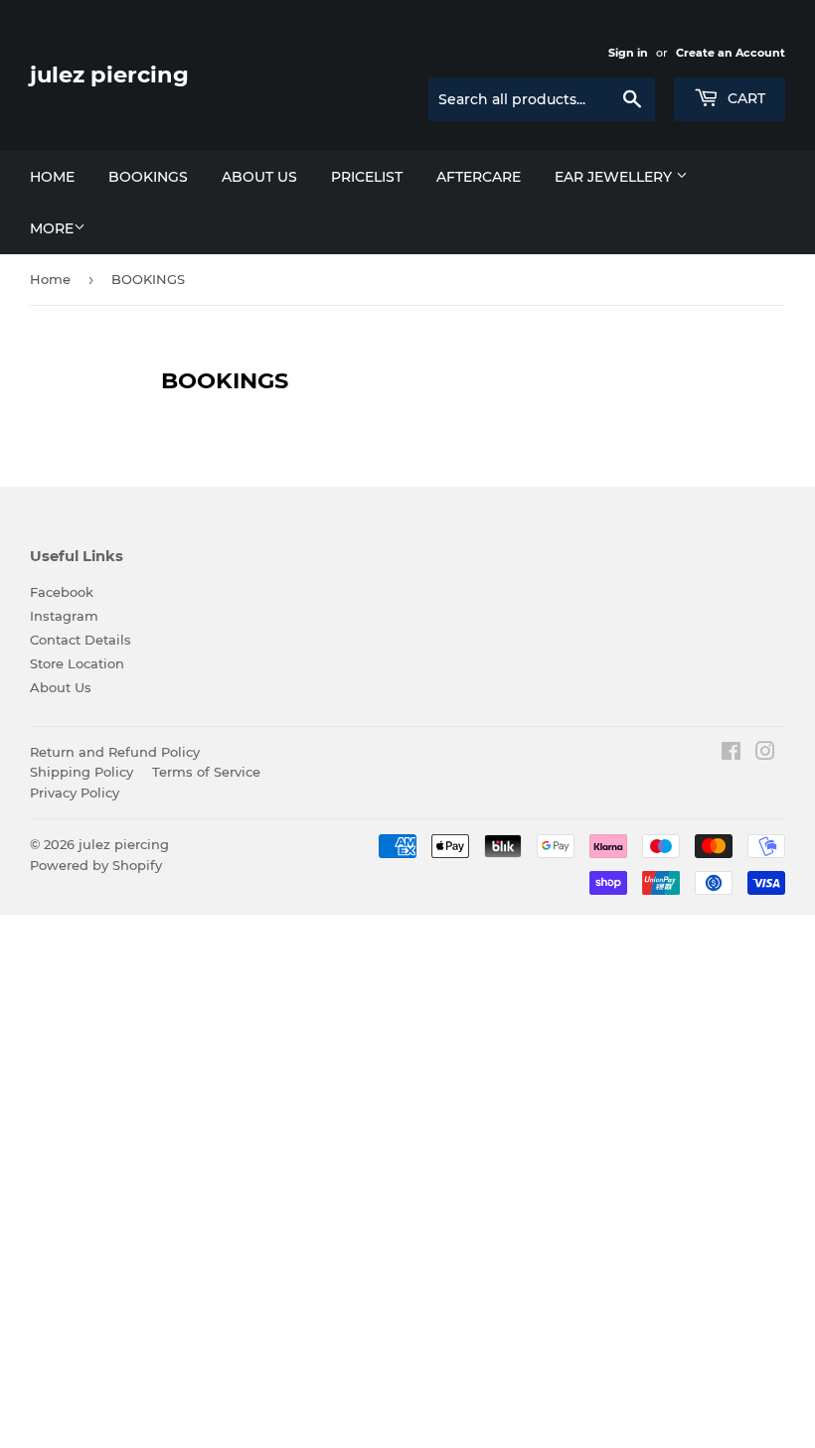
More (52, 228)
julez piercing (109, 74)
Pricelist (367, 177)
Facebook (61, 592)
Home (52, 177)
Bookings (148, 177)
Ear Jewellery (615, 177)
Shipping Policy (81, 772)
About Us (60, 687)
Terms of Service (206, 772)
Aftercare (478, 177)
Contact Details (80, 640)
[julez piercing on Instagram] (765, 754)
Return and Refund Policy (115, 752)
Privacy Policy (74, 792)
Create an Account (730, 53)
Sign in (628, 53)
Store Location (77, 663)
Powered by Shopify (96, 865)
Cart (744, 98)
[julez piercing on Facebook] (731, 754)
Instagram (64, 616)
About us (259, 177)
